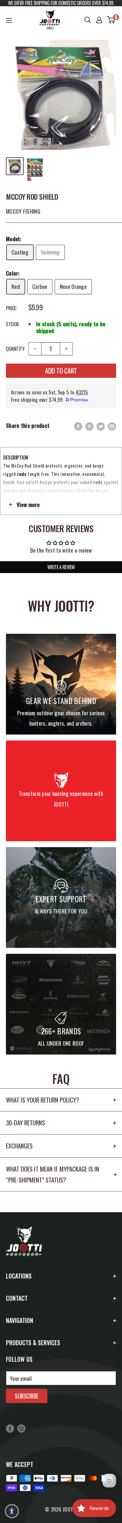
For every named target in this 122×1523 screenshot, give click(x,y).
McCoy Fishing (23, 211)
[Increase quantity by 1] (66, 349)
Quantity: (15, 348)
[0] (111, 19)
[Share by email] (112, 425)
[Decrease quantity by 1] (35, 349)
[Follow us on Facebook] (10, 1427)
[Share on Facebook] (78, 425)
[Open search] (87, 20)
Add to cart (61, 371)
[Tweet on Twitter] (101, 425)
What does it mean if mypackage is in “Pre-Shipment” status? (52, 1174)
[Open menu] (9, 20)
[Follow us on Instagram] (21, 1427)
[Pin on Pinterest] (89, 425)
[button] (12, 1511)
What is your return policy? (42, 1099)
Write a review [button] (61, 567)
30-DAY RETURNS (25, 1122)
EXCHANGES (19, 1145)
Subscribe (26, 1395)
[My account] (99, 20)
